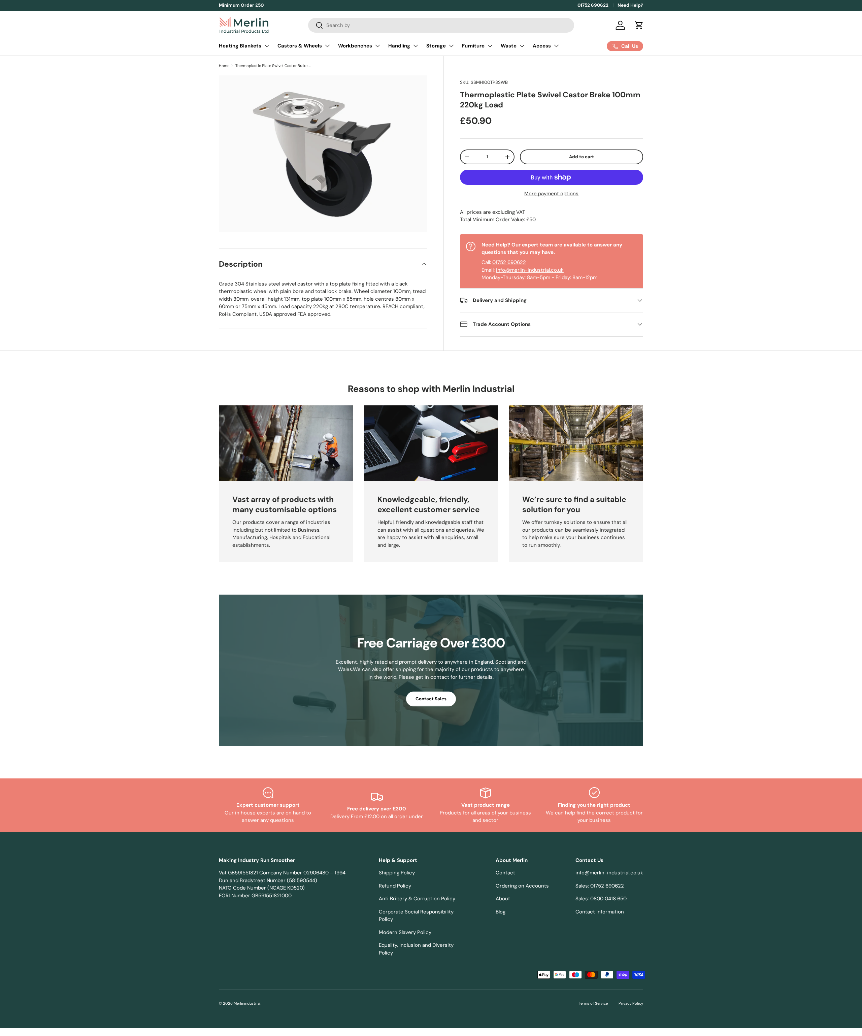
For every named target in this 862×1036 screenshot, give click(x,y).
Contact (505, 872)
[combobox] (441, 25)
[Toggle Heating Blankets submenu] (267, 46)
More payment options (551, 193)
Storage (436, 45)
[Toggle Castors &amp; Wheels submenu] (327, 46)
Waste (509, 45)
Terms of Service (593, 1003)
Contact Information (599, 911)
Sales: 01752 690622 (599, 885)
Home (224, 65)
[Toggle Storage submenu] (451, 46)
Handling (399, 45)
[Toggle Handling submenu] (415, 46)
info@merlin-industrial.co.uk (530, 270)
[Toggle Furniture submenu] (490, 46)
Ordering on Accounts (522, 885)
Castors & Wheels (299, 45)
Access (542, 45)
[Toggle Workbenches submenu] (377, 46)
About (503, 898)
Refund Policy (395, 885)
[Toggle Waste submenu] (522, 46)
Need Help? (630, 5)
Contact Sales (431, 699)
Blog (500, 911)
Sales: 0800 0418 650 (601, 898)
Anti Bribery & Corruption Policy (417, 898)
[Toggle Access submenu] (556, 46)
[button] (639, 25)
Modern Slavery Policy (405, 932)
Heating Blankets (240, 45)
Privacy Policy (631, 1003)
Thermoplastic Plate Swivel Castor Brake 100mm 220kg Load (273, 65)
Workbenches (355, 45)
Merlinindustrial (247, 1003)
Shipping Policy (397, 872)
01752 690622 (592, 5)
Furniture (473, 45)
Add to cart (581, 157)
